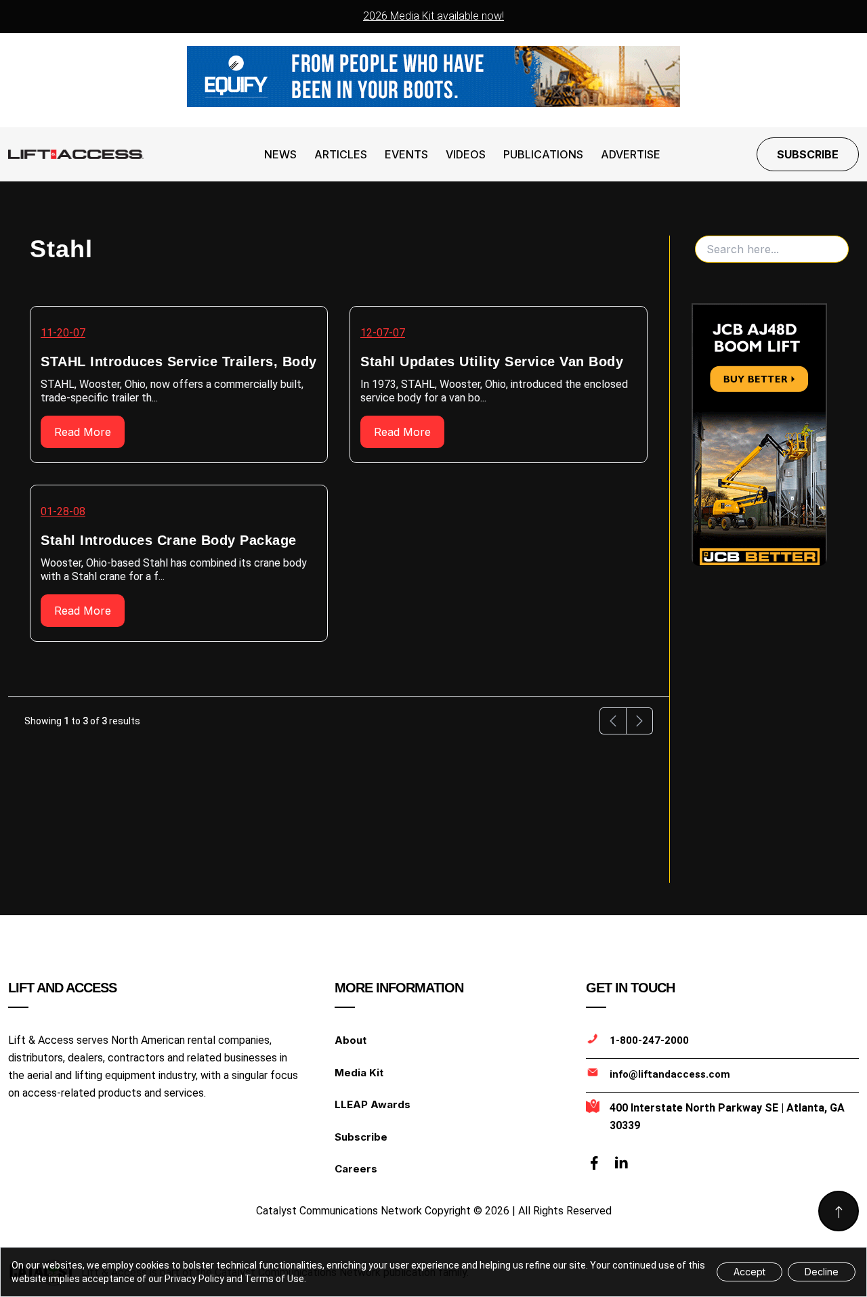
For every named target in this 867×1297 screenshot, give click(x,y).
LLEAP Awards (372, 1104)
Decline (822, 1271)
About (350, 1040)
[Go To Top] (838, 1211)
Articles (340, 154)
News (280, 154)
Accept (749, 1271)
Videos (466, 154)
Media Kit (359, 1072)
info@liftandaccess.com (670, 1074)
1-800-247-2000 (649, 1040)
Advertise (630, 154)
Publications (543, 154)
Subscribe (808, 154)
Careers (356, 1168)
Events (406, 154)
